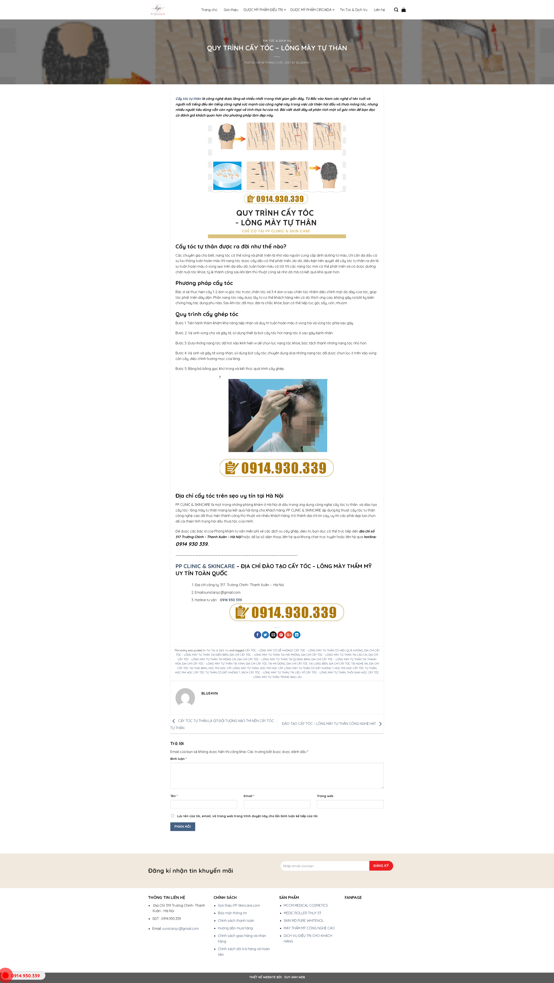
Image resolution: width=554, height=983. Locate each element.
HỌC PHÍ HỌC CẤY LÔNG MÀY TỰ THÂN (233, 668)
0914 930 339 (231, 600)
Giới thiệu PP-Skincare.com (239, 905)
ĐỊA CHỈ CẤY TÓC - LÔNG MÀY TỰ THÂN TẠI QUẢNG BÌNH (273, 659)
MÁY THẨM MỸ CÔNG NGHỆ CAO (309, 928)
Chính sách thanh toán (236, 920)
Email (249, 796)
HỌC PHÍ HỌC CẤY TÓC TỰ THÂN (355, 668)
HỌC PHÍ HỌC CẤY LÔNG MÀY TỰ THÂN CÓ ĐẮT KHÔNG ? (296, 668)
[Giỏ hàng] (403, 9)
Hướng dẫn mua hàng (235, 928)
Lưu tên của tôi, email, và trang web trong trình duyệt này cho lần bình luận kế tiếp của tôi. (247, 816)
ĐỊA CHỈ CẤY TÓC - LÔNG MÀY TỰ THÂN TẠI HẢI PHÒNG (265, 654)
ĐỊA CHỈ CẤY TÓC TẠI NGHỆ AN (348, 663)
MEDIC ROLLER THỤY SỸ (302, 913)
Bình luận (178, 759)
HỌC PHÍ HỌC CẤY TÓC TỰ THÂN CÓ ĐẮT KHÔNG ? (207, 672)
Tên (174, 796)
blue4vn (302, 62)
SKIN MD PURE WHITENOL (304, 920)
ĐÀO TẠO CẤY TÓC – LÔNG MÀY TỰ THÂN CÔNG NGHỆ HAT (329, 723)
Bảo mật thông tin (232, 913)
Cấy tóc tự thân (188, 98)
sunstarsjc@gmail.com (180, 928)
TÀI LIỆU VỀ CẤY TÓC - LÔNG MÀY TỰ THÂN (318, 672)
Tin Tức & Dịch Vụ (277, 40)
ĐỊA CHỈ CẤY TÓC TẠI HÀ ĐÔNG (265, 663)
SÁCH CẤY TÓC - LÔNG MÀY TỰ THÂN (265, 672)
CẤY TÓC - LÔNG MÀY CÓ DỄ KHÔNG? (269, 650)
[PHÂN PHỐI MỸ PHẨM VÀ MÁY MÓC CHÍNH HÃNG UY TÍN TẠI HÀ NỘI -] (170, 9)
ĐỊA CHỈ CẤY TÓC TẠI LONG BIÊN (307, 663)
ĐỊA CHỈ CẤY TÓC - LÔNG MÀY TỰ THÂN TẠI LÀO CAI (334, 654)
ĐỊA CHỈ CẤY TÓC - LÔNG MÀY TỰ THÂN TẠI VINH (213, 663)
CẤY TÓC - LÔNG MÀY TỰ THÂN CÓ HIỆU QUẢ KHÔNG (328, 650)
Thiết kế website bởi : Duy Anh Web (277, 977)
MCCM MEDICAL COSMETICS (306, 905)
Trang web (325, 796)
